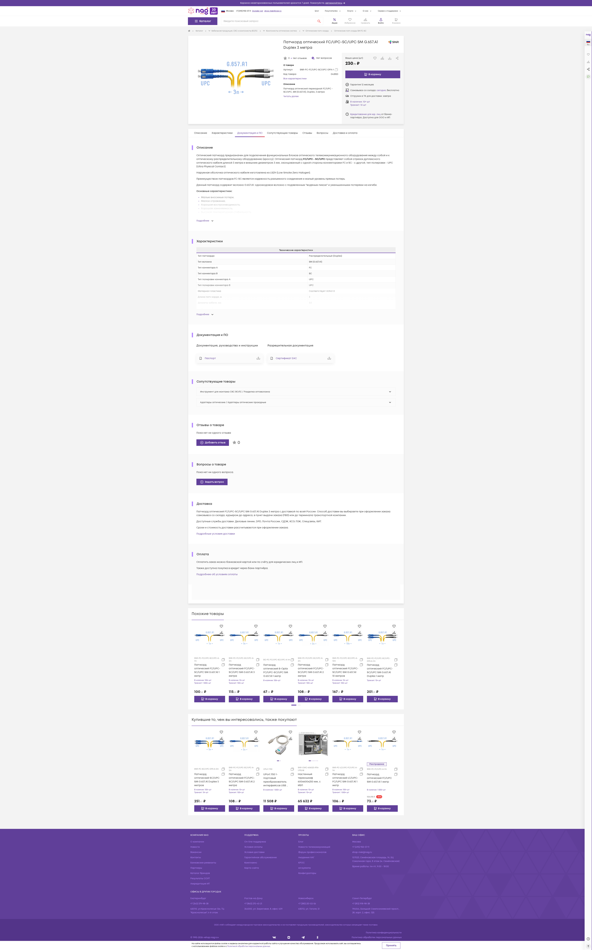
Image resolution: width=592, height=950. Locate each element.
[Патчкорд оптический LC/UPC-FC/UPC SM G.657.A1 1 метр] (347, 743)
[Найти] (319, 21)
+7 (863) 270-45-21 (253, 903)
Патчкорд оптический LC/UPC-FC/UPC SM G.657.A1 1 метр (345, 780)
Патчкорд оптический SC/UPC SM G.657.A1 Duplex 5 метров (206, 780)
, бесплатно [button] (388, 90)
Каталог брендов (200, 873)
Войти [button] (381, 23)
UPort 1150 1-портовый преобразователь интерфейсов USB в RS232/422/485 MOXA (275, 780)
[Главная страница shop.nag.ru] (203, 11)
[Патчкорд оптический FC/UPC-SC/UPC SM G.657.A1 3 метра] (244, 638)
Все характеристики (295, 78)
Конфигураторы (307, 873)
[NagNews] (303, 937)
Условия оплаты (253, 847)
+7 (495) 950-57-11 (243, 11)
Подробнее (202, 220)
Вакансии (195, 852)
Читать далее (291, 96)
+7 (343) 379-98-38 (199, 903)
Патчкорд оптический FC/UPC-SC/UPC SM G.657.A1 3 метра (242, 670)
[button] (296, 3)
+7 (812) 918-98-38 (361, 903)
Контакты (195, 857)
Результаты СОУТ (200, 878)
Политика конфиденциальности (384, 932)
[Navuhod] (289, 937)
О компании (197, 841)
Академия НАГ (306, 857)
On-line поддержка (255, 841)
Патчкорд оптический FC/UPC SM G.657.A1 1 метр (379, 778)
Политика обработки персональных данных (377, 937)
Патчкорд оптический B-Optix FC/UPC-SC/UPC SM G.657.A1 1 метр (275, 670)
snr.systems (304, 868)
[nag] (317, 937)
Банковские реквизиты (203, 862)
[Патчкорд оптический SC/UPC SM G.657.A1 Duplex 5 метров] (209, 743)
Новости (195, 847)
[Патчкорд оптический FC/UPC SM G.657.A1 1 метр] (382, 743)
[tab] (200, 133)
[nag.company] (274, 937)
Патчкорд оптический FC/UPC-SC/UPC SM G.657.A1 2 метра (311, 670)
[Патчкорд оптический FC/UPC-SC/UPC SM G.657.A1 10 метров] (347, 638)
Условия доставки (254, 852)
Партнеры (196, 868)
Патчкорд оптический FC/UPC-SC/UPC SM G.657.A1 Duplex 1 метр (380, 670)
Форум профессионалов (312, 852)
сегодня (381, 90)
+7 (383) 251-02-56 (307, 903)
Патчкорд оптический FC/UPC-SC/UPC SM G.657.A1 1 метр (207, 670)
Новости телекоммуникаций (314, 847)
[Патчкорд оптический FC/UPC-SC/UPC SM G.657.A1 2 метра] (313, 638)
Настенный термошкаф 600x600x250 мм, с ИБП (309, 780)
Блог (317, 11)
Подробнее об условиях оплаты (217, 574)
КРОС (301, 862)
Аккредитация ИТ (200, 883)
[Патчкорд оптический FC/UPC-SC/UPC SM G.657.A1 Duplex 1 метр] (382, 638)
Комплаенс (250, 862)
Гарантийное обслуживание (260, 857)
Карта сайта (251, 868)
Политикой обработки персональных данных (248, 946)
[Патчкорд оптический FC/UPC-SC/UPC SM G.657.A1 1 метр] (209, 638)
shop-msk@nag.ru (273, 11)
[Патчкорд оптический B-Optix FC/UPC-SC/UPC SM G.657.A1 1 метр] (278, 638)
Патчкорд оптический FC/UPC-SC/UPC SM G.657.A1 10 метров (345, 670)
